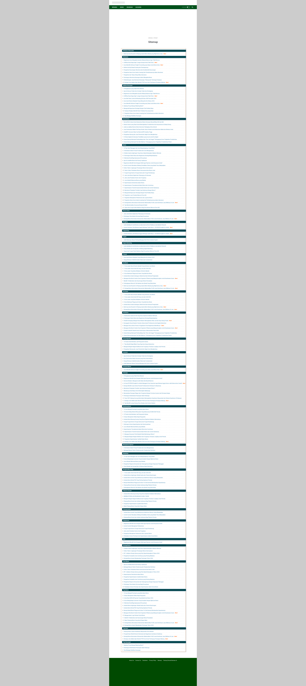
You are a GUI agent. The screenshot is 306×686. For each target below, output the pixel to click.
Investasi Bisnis (127, 366)
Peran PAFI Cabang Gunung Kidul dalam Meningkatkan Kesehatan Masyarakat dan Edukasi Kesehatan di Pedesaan (153, 398)
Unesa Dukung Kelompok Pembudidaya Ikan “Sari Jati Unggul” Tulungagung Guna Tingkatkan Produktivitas (150, 139)
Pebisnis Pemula (127, 490)
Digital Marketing (127, 243)
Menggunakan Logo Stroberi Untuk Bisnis (134, 615)
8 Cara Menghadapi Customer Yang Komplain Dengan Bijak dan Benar (141, 459)
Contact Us (138, 660)
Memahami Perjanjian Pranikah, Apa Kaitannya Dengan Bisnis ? (140, 190)
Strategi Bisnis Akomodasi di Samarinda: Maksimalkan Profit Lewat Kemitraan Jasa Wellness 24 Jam (149, 202)
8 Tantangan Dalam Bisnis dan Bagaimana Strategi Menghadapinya (140, 155)
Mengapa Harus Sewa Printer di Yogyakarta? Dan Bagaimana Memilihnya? (142, 325)
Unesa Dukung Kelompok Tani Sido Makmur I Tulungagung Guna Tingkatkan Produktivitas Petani (148, 141)
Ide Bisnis (125, 263)
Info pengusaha (127, 338)
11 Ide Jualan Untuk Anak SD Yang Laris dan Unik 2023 (137, 268)
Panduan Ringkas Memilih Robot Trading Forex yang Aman (138, 110)
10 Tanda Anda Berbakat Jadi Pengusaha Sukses (136, 341)
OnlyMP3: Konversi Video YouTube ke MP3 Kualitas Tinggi (138, 132)
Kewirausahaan (127, 406)
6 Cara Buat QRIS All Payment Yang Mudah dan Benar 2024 (138, 598)
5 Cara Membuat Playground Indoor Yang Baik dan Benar (138, 273)
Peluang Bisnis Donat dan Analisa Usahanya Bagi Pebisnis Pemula (140, 485)
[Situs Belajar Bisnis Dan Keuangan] (119, 2)
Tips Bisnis (126, 590)
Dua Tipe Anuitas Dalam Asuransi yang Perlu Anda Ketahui (138, 358)
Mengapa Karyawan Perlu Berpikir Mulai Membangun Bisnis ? (139, 434)
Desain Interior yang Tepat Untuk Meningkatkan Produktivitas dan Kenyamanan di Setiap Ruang (147, 124)
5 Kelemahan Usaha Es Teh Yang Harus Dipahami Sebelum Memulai (140, 315)
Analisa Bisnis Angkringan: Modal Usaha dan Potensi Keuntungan (140, 475)
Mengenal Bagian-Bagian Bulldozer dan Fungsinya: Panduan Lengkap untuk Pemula (144, 346)
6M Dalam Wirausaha (128, 50)
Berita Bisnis (126, 119)
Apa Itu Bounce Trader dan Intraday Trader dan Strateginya (138, 91)
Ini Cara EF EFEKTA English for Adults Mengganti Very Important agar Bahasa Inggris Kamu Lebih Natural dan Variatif (153, 383)
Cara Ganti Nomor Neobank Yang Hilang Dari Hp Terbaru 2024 (139, 101)
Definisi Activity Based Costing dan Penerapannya (136, 67)
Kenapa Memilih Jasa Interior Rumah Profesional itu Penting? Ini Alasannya (142, 385)
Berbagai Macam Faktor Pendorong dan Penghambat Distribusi (139, 450)
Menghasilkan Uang (128, 469)
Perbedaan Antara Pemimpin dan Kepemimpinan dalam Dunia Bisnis (140, 536)
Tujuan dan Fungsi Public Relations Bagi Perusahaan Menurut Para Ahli (142, 207)
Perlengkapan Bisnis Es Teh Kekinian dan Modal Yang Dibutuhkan (140, 283)
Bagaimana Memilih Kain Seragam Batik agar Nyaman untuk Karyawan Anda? (143, 163)
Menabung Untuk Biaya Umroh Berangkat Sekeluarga (137, 390)
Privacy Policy (152, 660)
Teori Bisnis (126, 561)
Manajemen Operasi (128, 444)
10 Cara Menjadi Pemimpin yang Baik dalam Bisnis (136, 409)
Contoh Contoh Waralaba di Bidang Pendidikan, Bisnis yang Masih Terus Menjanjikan (145, 165)
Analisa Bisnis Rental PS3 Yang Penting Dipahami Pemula (138, 480)
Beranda (114, 7)
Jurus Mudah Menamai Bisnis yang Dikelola (135, 180)
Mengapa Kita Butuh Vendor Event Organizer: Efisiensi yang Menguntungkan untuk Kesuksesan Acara (149, 278)
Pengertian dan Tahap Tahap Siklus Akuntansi (135, 74)
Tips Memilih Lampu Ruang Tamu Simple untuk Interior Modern (139, 403)
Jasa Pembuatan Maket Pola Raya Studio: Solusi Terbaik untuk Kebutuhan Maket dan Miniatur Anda (148, 129)
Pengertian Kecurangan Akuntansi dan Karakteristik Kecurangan (140, 70)
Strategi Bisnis (127, 545)
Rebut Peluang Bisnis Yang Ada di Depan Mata (135, 506)
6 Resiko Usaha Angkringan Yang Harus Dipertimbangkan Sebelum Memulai (142, 153)
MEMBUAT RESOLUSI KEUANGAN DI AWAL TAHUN (136, 496)
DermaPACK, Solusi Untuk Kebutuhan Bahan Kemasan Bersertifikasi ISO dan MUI (144, 122)
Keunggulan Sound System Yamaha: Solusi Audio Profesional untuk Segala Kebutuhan (145, 323)
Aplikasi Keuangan (128, 85)
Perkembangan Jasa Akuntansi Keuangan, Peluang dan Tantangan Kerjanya (143, 80)
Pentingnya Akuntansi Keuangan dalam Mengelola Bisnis (138, 77)
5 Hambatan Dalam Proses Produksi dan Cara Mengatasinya (139, 150)
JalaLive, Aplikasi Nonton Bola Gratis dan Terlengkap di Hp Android (140, 127)
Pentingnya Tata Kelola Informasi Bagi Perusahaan (136, 216)
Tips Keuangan (127, 642)
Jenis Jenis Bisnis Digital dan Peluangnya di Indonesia (137, 175)
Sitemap (160, 660)
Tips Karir (125, 628)
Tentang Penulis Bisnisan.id (170, 660)
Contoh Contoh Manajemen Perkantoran (134, 526)
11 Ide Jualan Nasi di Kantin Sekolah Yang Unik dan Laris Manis (139, 266)
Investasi (125, 352)
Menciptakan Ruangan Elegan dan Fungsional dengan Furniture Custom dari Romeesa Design (147, 393)
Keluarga (125, 372)
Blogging (138, 7)
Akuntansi (125, 57)
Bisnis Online (126, 210)
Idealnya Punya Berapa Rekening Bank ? (134, 106)
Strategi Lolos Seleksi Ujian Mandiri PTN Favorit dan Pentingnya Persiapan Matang (144, 82)
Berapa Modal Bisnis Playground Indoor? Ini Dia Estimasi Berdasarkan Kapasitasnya (144, 482)
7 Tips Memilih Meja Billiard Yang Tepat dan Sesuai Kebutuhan (139, 344)
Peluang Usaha (127, 509)
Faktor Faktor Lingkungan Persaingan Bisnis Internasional (138, 168)
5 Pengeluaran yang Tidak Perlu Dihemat (134, 88)
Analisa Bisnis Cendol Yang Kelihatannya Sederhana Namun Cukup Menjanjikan (143, 477)
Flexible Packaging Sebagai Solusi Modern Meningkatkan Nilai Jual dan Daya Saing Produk (146, 320)
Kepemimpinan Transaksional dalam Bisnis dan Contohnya (138, 185)
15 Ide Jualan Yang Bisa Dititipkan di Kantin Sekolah (136, 271)
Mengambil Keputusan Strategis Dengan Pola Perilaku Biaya (138, 108)
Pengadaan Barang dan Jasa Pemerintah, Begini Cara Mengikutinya (140, 134)
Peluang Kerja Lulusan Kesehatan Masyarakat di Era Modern (139, 631)
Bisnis (122, 7)
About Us (131, 660)
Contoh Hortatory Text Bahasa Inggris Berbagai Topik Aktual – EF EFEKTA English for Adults (146, 227)
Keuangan (130, 7)
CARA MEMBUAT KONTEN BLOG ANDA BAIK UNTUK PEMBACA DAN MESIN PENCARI (145, 225)
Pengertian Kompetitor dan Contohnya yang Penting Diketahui (139, 555)
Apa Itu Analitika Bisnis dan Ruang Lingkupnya (135, 160)
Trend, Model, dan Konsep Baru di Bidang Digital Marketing (138, 248)
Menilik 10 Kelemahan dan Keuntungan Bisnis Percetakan (138, 280)
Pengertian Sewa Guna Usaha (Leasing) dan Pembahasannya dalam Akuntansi (143, 72)
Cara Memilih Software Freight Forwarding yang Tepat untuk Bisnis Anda (142, 65)
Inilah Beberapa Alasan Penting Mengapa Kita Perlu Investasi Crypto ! (141, 239)
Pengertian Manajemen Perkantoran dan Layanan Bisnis (138, 197)
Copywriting (126, 230)
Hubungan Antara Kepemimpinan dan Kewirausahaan (137, 424)
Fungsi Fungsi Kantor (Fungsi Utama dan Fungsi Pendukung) (139, 172)
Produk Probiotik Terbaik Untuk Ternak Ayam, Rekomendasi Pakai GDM (141, 330)
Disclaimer (145, 660)
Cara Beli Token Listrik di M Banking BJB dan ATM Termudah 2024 (140, 98)
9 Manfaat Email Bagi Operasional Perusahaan (135, 158)
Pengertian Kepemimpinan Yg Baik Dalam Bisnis (136, 439)
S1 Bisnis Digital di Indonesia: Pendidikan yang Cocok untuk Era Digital (141, 137)
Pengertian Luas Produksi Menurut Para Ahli (135, 195)
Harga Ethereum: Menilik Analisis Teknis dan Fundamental (138, 259)
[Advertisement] (153, 23)
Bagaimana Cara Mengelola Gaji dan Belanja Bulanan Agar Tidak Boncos (142, 60)
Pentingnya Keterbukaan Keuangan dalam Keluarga (136, 395)
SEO (124, 539)
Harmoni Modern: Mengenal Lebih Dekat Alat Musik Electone (138, 380)
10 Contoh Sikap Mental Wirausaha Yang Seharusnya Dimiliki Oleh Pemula (142, 411)
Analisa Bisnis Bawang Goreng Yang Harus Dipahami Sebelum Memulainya (142, 419)
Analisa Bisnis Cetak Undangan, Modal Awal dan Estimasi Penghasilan (141, 276)
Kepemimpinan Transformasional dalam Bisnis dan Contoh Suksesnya (141, 187)
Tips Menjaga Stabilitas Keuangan (132, 115)
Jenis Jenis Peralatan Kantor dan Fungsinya (135, 177)
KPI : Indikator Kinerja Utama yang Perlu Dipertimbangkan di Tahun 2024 (141, 553)
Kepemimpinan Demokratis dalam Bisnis (134, 182)
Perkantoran (126, 520)
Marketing (125, 453)
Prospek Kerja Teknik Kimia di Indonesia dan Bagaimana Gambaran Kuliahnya (143, 634)
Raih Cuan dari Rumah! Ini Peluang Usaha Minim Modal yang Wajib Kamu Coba (143, 53)
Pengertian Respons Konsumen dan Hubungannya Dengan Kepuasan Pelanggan (144, 464)
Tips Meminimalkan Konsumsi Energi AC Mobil (135, 205)
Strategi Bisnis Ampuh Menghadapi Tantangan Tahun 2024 (138, 558)
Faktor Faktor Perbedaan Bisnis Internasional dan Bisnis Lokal (139, 170)
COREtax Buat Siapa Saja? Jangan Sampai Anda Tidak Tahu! (139, 62)
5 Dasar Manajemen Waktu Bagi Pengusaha (134, 416)
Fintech (125, 254)
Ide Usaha (125, 291)
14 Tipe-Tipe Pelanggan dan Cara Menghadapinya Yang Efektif (139, 148)
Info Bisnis (125, 312)
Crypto (124, 236)
